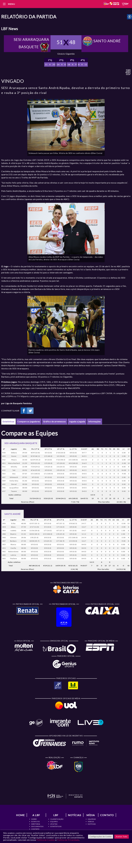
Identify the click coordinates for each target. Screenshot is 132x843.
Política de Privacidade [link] (68, 840)
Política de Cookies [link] (45, 840)
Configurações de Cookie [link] (101, 837)
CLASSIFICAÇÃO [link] (57, 819)
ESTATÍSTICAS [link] (55, 826)
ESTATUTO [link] (35, 821)
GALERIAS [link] (92, 819)
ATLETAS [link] (53, 824)
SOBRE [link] (34, 819)
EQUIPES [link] (54, 821)
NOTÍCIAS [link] (92, 824)
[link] (111, 4)
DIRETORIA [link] (35, 824)
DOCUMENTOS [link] (37, 826)
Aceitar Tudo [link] (121, 837)
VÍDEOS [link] (91, 821)
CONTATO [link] (35, 829)
